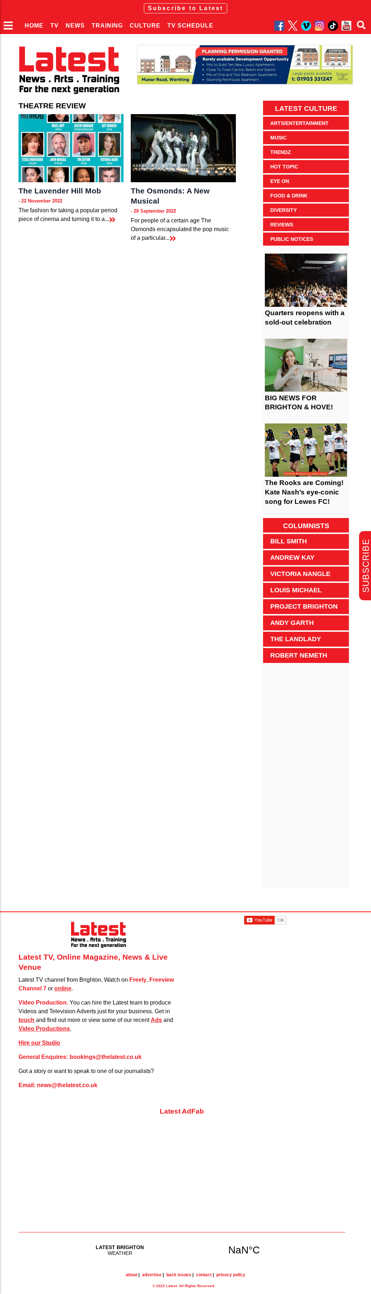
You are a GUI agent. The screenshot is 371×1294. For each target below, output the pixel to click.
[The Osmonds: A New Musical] (183, 148)
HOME (34, 25)
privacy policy (230, 1274)
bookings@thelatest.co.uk (106, 1057)
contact (204, 1274)
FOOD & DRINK (289, 196)
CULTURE (145, 25)
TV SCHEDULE (190, 25)
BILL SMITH (288, 541)
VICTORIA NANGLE (300, 573)
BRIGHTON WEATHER (181, 1250)
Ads (156, 1020)
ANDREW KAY (292, 557)
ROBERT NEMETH (298, 655)
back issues (178, 1274)
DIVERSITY (283, 210)
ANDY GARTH (292, 622)
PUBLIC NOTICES (291, 239)
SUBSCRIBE (366, 566)
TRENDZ (280, 152)
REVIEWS (281, 225)
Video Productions (44, 1029)
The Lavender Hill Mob (59, 191)
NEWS (75, 25)
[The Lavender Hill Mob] (71, 148)
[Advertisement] (306, 779)
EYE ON (279, 181)
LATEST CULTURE (306, 108)
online (62, 988)
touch (26, 1020)
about (131, 1274)
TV (54, 25)
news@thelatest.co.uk (67, 1085)
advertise (152, 1274)
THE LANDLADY (295, 639)
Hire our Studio (39, 1043)
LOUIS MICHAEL (296, 590)
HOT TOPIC (284, 167)
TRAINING (107, 25)
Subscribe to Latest (186, 8)
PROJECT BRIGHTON (304, 606)
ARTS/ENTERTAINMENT (299, 123)
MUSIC (278, 138)
